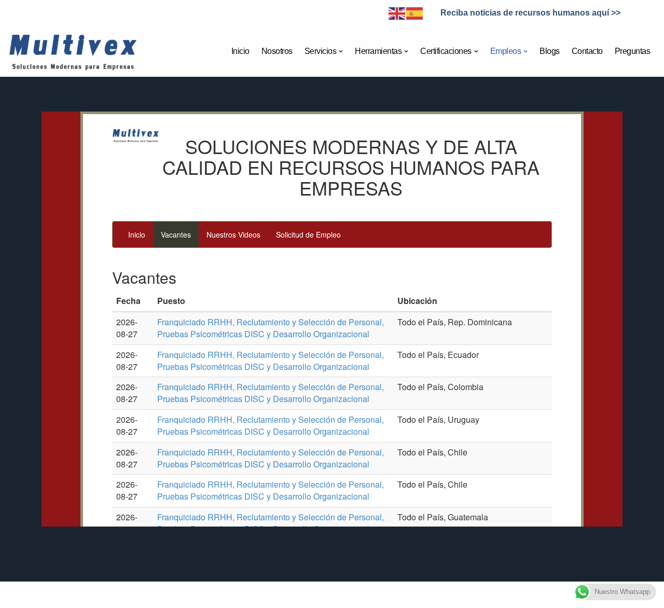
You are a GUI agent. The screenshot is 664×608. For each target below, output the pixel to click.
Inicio (240, 51)
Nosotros (277, 51)
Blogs (550, 51)
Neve (47, 594)
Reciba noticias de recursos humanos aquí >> (530, 12)
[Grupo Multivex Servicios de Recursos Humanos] (72, 51)
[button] (341, 51)
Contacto (587, 51)
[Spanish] (415, 12)
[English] (397, 12)
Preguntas (633, 51)
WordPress (156, 594)
